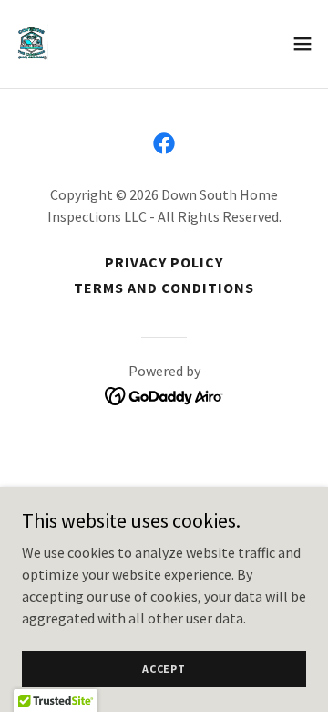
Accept (164, 668)
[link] (31, 43)
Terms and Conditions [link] (164, 287)
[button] (302, 44)
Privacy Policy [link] (164, 262)
